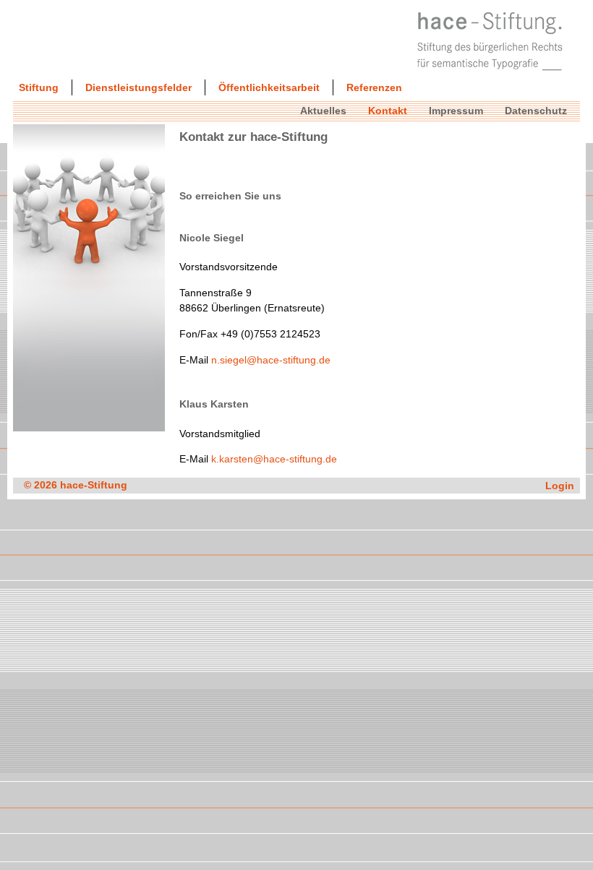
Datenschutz (536, 110)
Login (559, 485)
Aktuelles (323, 110)
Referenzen (374, 87)
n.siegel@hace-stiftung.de (270, 360)
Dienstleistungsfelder (138, 87)
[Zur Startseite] (490, 74)
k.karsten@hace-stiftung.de (274, 459)
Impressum (456, 110)
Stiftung (39, 87)
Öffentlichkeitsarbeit (269, 87)
